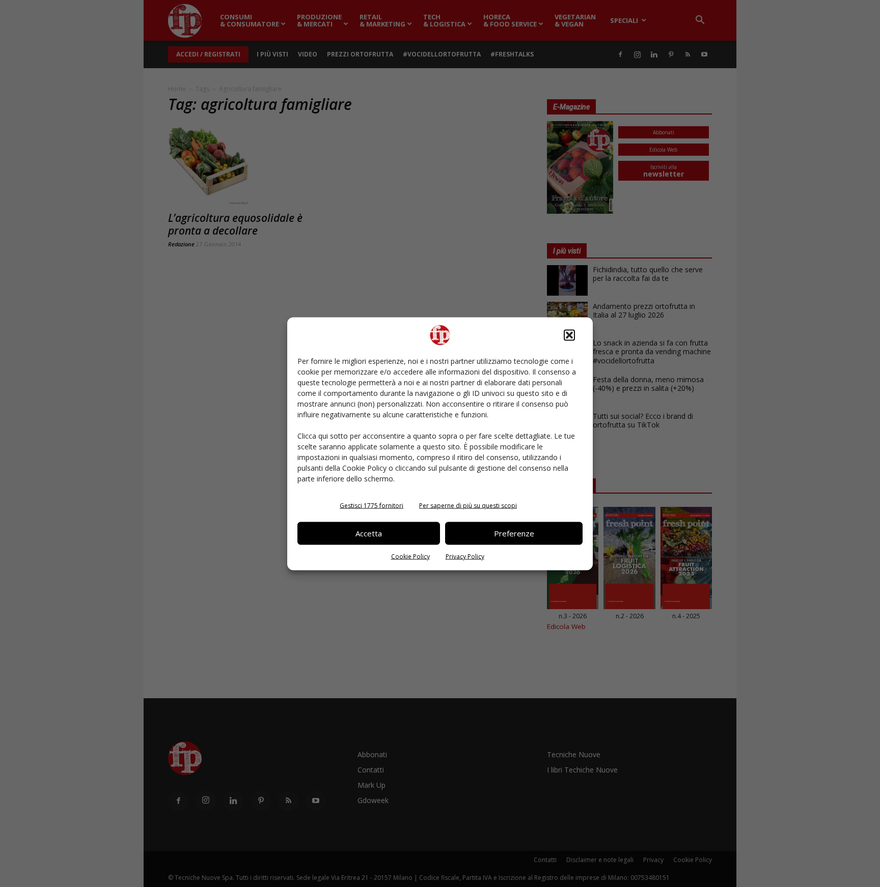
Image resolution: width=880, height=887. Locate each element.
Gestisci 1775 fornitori (371, 505)
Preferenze (514, 533)
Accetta (368, 533)
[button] (569, 335)
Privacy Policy (465, 556)
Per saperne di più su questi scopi (468, 505)
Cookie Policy (410, 556)
